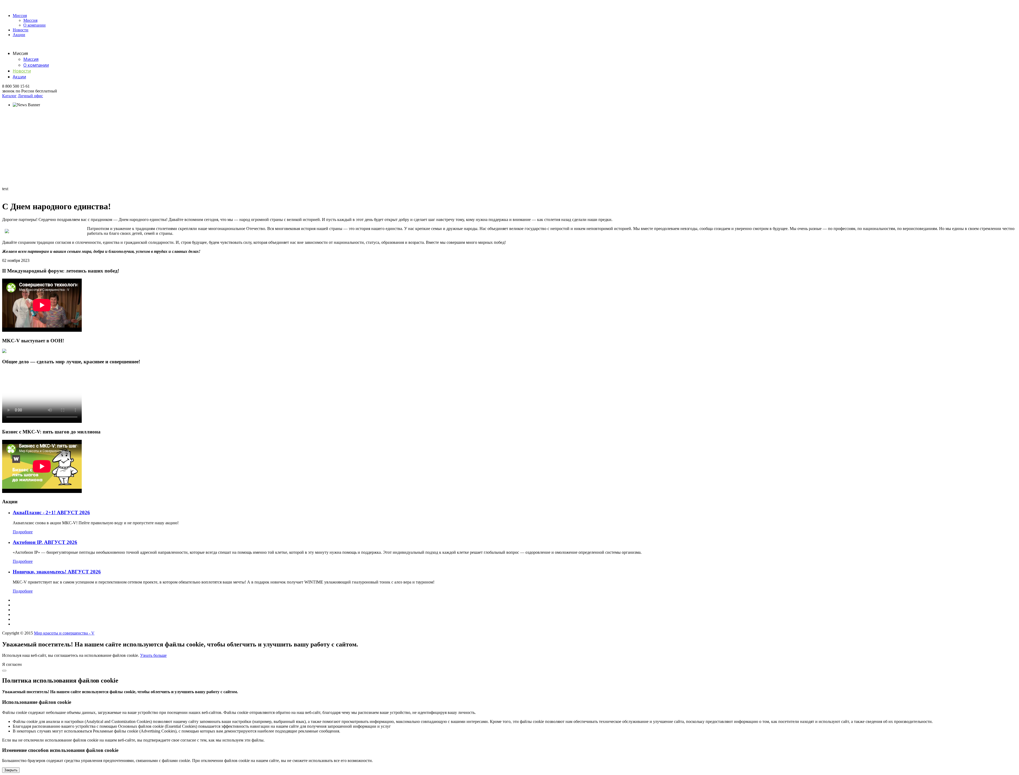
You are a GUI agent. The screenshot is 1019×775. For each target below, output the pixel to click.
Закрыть (11, 770)
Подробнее (23, 532)
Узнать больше (153, 655)
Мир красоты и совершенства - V (64, 633)
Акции (19, 34)
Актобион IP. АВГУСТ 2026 (45, 542)
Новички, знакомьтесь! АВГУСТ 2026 (57, 571)
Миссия (20, 15)
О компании (34, 25)
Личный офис (30, 95)
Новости (20, 30)
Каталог (9, 95)
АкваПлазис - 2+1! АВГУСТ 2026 (51, 512)
